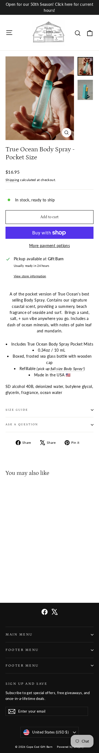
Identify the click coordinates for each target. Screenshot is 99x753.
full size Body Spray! (67, 368)
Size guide (17, 410)
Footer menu (22, 650)
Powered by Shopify (70, 746)
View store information (30, 276)
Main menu (19, 634)
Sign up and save (26, 684)
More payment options (49, 245)
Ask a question (22, 424)
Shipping (12, 180)
